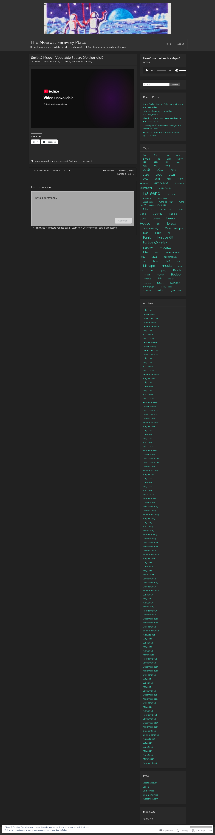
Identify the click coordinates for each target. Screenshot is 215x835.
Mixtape (149, 266)
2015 (167, 165)
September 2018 (151, 555)
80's (156, 155)
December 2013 (150, 723)
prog (163, 270)
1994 (178, 162)
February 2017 (150, 611)
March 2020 (149, 494)
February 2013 (150, 763)
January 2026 (149, 314)
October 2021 (149, 418)
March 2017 (148, 607)
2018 (173, 169)
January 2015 (149, 691)
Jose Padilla (170, 256)
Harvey (148, 247)
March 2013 (148, 759)
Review (176, 274)
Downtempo (174, 228)
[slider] (183, 70)
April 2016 (148, 651)
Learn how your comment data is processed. (94, 227)
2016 (146, 170)
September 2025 (151, 326)
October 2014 (149, 703)
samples (146, 283)
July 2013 (147, 743)
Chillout (149, 209)
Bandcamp (171, 194)
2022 (145, 178)
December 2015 (150, 667)
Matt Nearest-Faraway (81, 61)
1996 (155, 165)
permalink (87, 161)
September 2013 (151, 735)
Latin (155, 261)
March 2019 (148, 530)
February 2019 (150, 534)
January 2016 (149, 663)
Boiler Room (162, 199)
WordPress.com (150, 799)
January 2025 (149, 346)
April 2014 (148, 711)
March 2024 (148, 370)
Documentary (150, 228)
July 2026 (148, 310)
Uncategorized (61, 161)
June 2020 (148, 482)
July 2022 (147, 382)
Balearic (151, 193)
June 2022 (148, 386)
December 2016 (150, 619)
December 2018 (150, 542)
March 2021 (148, 446)
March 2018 (148, 574)
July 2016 (147, 639)
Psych (177, 270)
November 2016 (150, 623)
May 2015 (147, 687)
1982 (158, 159)
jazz (154, 256)
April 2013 (148, 755)
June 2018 (148, 566)
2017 (160, 170)
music (167, 266)
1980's (146, 159)
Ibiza (146, 252)
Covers (156, 218)
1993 (167, 162)
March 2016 (148, 655)
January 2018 (149, 579)
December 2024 (150, 350)
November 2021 (150, 414)
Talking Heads (166, 287)
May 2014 (147, 707)
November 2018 (150, 547)
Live (167, 260)
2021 (172, 174)
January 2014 (149, 719)
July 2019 (147, 522)
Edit (158, 233)
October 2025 (149, 322)
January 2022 (149, 406)
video (160, 290)
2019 (146, 174)
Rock (171, 278)
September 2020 (151, 470)
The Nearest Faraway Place (58, 42)
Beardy (147, 198)
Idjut (157, 252)
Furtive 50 (165, 237)
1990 (180, 158)
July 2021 (147, 430)
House (165, 247)
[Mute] (176, 70)
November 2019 (150, 506)
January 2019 (149, 539)
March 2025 (148, 338)
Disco (171, 223)
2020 (159, 174)
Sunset (175, 282)
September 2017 (151, 590)
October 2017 (149, 587)
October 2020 (149, 466)
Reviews (147, 279)
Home (168, 44)
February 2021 (150, 450)
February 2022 (150, 402)
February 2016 (150, 659)
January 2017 (149, 615)
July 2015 (147, 679)
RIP (159, 278)
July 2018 (147, 563)
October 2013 (149, 731)
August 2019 (149, 518)
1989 (169, 159)
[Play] (147, 70)
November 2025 (150, 318)
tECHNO (147, 290)
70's (145, 155)
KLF (145, 261)
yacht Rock (176, 290)
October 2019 (149, 510)
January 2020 (149, 502)
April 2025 (148, 334)
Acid (169, 179)
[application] (166, 70)
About (181, 44)
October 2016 (149, 627)
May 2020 (148, 486)
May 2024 (147, 362)
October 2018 (149, 550)
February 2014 (150, 715)
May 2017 (147, 599)
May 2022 (147, 390)
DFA (158, 224)
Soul (160, 282)
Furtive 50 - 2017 (155, 242)
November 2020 (151, 462)
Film (170, 233)
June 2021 (148, 434)
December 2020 (151, 458)
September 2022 (151, 374)
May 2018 (147, 571)
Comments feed (150, 795)
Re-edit (146, 275)
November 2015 (150, 671)
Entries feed (148, 791)
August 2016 (149, 635)
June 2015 (148, 683)
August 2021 (149, 426)
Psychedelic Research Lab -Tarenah (51, 170)
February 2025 (150, 342)
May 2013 (147, 751)
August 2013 (149, 739)
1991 (145, 162)
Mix (178, 261)
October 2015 (149, 675)
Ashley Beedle (165, 188)
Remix (160, 274)
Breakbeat (148, 202)
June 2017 (148, 595)
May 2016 (147, 647)
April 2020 (148, 490)
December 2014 (150, 695)
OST (152, 270)
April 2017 (148, 603)
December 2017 (150, 582)
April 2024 (148, 366)
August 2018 (149, 558)
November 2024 (150, 354)
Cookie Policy (61, 830)
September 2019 (151, 514)
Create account (150, 783)
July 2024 (147, 358)
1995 (145, 165)
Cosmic (157, 213)
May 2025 (147, 330)
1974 (167, 155)
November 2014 (150, 699)
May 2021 (147, 438)
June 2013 (148, 747)
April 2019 (148, 526)
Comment (123, 220)
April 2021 (148, 442)
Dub (145, 233)
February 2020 (150, 498)
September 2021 (151, 422)
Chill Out (166, 209)
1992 (156, 162)
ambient (161, 183)
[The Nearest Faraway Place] (107, 18)
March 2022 (148, 398)
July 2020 (148, 478)
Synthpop (148, 286)
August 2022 (149, 378)
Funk (147, 237)
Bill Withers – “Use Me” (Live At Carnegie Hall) (118, 172)
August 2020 (149, 474)
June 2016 (148, 643)
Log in (146, 787)
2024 (157, 179)
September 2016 (151, 631)
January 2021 (149, 454)
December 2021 (150, 410)
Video (37, 61)
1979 (177, 155)
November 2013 (150, 727)
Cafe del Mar (166, 202)
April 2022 (148, 394)
